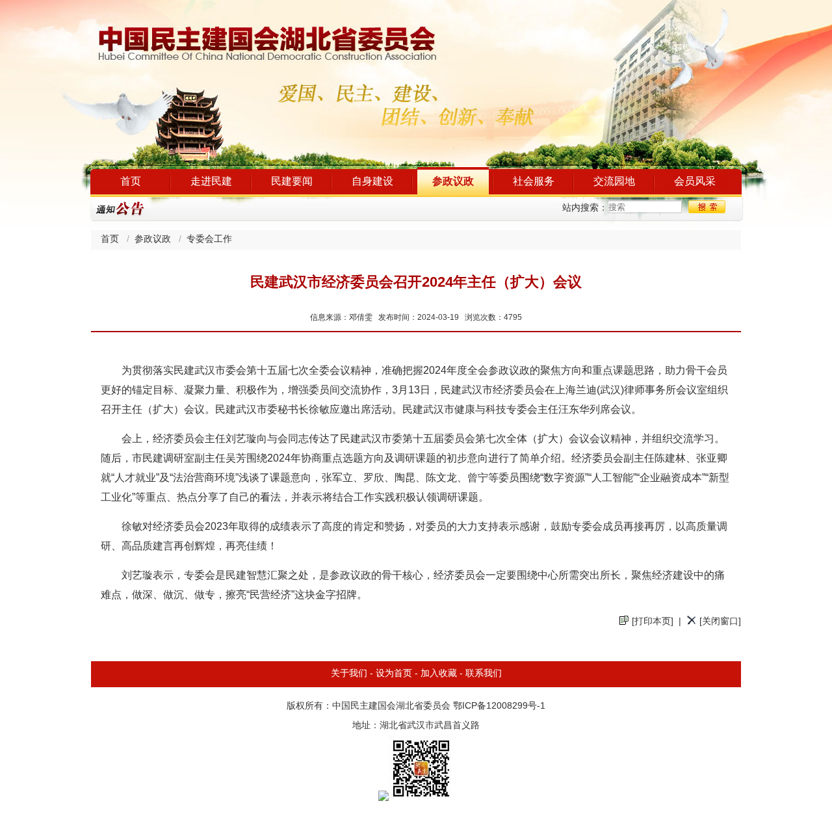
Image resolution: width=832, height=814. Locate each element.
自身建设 (372, 181)
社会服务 (533, 181)
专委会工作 (209, 239)
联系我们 (483, 674)
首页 (130, 181)
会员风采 (695, 181)
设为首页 (394, 674)
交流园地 (614, 181)
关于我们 (349, 674)
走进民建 (211, 181)
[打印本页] (652, 622)
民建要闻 (292, 181)
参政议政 (453, 181)
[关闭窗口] (720, 622)
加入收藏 (439, 674)
